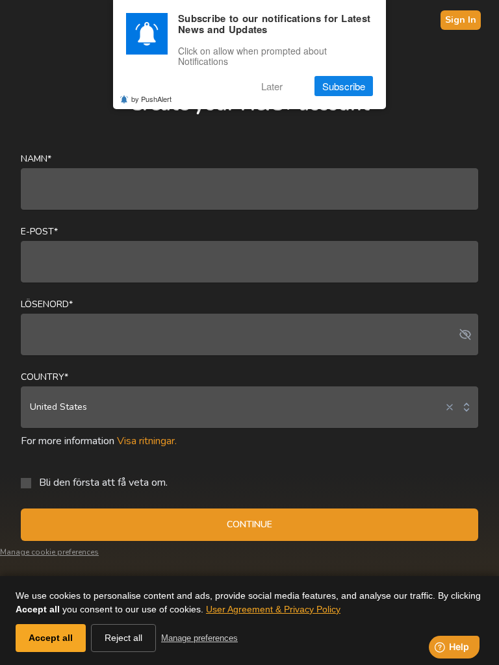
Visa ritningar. (147, 441)
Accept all (51, 638)
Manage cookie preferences (49, 552)
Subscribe (343, 86)
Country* (44, 377)
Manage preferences (199, 638)
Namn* (36, 159)
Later (272, 86)
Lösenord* (47, 304)
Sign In (460, 20)
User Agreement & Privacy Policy (273, 609)
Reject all (123, 638)
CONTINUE (249, 524)
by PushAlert (151, 99)
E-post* (39, 231)
